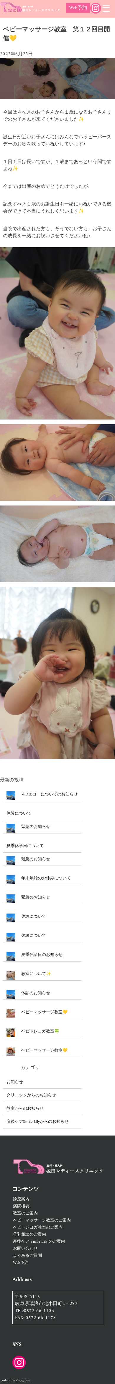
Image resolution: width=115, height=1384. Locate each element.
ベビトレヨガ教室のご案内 (38, 1227)
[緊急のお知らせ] (11, 829)
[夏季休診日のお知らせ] (11, 957)
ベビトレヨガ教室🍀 (40, 1031)
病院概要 (21, 1206)
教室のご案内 (25, 1213)
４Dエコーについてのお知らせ (49, 794)
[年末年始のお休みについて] (11, 881)
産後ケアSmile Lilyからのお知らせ (37, 1122)
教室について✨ (36, 974)
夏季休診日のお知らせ (42, 955)
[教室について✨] (11, 976)
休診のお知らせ (35, 993)
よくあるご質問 (27, 1255)
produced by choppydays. (16, 1380)
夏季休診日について (25, 846)
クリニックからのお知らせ (31, 1095)
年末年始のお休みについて (46, 878)
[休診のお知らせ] (11, 995)
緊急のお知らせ (35, 827)
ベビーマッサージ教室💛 (44, 1012)
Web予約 (78, 7)
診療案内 (21, 1199)
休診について (18, 813)
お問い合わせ (25, 1248)
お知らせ (14, 1082)
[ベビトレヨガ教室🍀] (11, 1034)
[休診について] (11, 919)
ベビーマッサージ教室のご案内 (42, 1220)
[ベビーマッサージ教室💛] (11, 1015)
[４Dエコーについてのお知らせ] (11, 797)
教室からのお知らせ (25, 1108)
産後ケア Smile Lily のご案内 (39, 1241)
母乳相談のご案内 (29, 1234)
